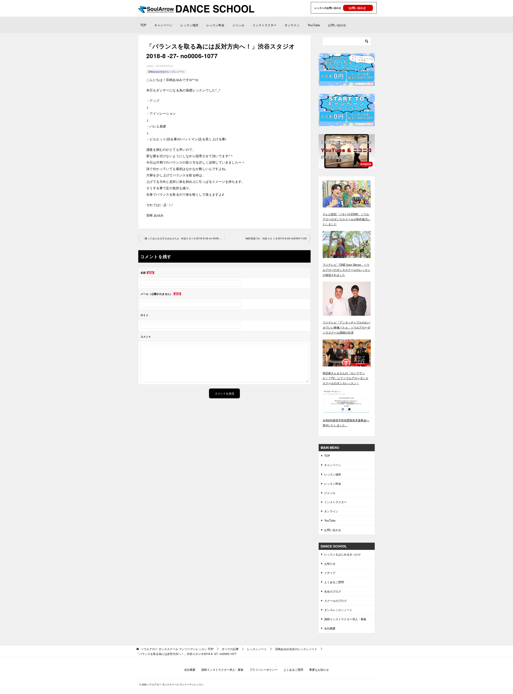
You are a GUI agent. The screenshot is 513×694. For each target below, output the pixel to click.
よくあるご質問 (334, 582)
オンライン (292, 25)
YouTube (314, 25)
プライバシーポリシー (263, 670)
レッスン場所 (189, 25)
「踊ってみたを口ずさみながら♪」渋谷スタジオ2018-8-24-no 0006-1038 (183, 238)
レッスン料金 (215, 25)
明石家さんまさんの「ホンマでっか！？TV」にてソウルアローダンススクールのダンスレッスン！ (345, 378)
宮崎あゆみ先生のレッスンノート (166, 71)
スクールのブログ (335, 601)
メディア (329, 573)
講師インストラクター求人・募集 (345, 619)
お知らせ (329, 563)
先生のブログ (332, 591)
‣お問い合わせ (357, 8)
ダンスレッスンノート (338, 610)
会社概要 (329, 628)
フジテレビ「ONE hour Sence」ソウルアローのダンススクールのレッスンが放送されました (346, 270)
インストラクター (264, 25)
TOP (143, 25)
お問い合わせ (337, 25)
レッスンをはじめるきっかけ (342, 554)
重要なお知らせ (319, 670)
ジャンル (238, 25)
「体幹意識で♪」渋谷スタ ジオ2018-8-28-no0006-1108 (275, 238)
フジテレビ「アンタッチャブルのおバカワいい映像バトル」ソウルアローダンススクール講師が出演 (346, 327)
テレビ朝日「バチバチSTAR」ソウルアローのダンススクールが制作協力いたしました (346, 219)
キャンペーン (163, 25)
